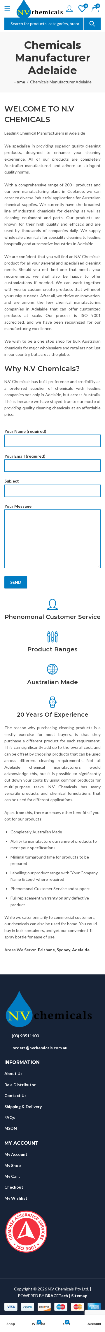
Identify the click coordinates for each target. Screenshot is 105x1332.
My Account (15, 1154)
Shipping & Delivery (23, 1106)
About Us (13, 1073)
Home (19, 81)
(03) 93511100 (25, 1035)
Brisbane (46, 949)
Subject (11, 480)
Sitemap (79, 1295)
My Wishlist (15, 1198)
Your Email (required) (25, 456)
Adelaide (81, 949)
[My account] (69, 9)
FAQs (9, 1117)
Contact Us (15, 1095)
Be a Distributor (20, 1084)
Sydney (63, 949)
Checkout (13, 1187)
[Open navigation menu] (7, 8)
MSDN (10, 1128)
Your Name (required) (25, 431)
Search (92, 24)
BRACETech (56, 1295)
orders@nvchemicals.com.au (40, 1047)
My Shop (12, 1165)
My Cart (12, 1176)
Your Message (18, 506)
